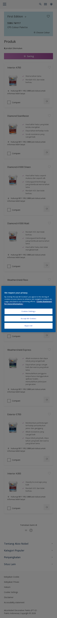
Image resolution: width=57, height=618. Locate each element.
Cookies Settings (28, 311)
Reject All (29, 326)
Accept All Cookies (28, 318)
